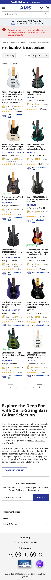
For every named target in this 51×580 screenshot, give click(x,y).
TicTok (33, 554)
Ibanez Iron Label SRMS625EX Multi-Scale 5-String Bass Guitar (13, 252)
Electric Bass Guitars (17, 43)
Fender (31, 440)
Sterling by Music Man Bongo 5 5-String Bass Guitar (11, 304)
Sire (33, 437)
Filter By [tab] (10, 55)
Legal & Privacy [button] (10, 524)
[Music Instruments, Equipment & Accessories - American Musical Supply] (25, 7)
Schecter (43, 437)
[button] (47, 8)
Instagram (18, 554)
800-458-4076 (30, 542)
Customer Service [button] (11, 512)
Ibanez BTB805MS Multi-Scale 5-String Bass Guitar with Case (38, 199)
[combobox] (25, 14)
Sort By (27, 55)
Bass (4, 43)
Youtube (10, 554)
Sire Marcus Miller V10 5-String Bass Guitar (12, 198)
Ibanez (19, 437)
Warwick (9, 443)
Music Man (40, 440)
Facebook (25, 554)
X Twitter (40, 554)
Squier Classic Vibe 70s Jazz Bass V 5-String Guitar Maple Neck (38, 304)
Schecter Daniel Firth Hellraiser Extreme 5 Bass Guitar (13, 355)
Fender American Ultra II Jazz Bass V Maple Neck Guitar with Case (13, 94)
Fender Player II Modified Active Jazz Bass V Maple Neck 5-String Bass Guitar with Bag (13, 146)
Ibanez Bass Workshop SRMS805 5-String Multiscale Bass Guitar (36, 146)
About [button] (6, 518)
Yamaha (26, 437)
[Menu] (3, 7)
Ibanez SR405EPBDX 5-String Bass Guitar (36, 93)
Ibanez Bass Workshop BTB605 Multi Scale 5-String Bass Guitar (36, 355)
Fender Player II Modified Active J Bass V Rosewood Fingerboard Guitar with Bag (37, 252)
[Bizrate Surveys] (27, 565)
